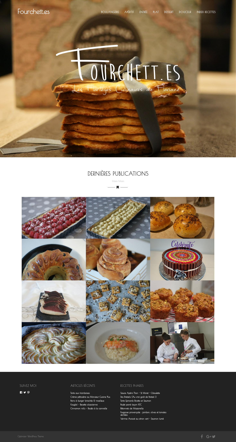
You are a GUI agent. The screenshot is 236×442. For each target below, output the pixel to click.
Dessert (169, 12)
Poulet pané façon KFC (131, 404)
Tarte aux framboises (80, 393)
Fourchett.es (34, 11)
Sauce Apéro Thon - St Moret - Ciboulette (140, 393)
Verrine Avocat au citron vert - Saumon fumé (142, 418)
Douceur (185, 12)
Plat (156, 12)
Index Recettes (206, 12)
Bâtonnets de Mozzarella (132, 408)
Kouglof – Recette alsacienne (84, 404)
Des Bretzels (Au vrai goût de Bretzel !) (138, 397)
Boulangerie (110, 12)
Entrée (144, 12)
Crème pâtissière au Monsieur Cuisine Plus (90, 397)
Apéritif (129, 12)
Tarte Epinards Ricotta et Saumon (135, 400)
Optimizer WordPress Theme (31, 436)
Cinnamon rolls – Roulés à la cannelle (88, 408)
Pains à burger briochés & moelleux (87, 400)
